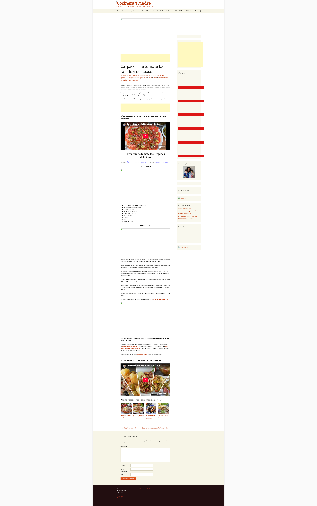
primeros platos (130, 79)
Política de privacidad (191, 11)
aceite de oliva (131, 77)
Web (122, 474)
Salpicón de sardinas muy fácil (185, 208)
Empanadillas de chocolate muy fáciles (187, 216)
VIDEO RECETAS (178, 11)
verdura (136, 80)
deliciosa (150, 77)
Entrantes (142, 75)
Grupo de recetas (134, 11)
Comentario (124, 446)
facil (124, 79)
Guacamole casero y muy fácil (185, 218)
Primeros (157, 75)
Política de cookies (122, 498)
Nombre (123, 466)
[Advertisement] (145, 58)
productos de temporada (141, 79)
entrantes (160, 77)
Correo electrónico (124, 470)
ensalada (155, 77)
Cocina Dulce (145, 11)
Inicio (117, 11)
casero (141, 77)
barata (137, 77)
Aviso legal (120, 496)
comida (145, 77)
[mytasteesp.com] (183, 247)
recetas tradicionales (153, 79)
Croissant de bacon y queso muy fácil (187, 211)
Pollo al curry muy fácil (129, 428)
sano (165, 79)
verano (132, 80)
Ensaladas (136, 75)
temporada (127, 80)
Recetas (124, 11)
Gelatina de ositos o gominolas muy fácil (156, 428)
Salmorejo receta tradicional (185, 213)
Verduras (123, 77)
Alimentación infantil (157, 11)
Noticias (168, 11)
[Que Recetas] (182, 198)
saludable (161, 79)
